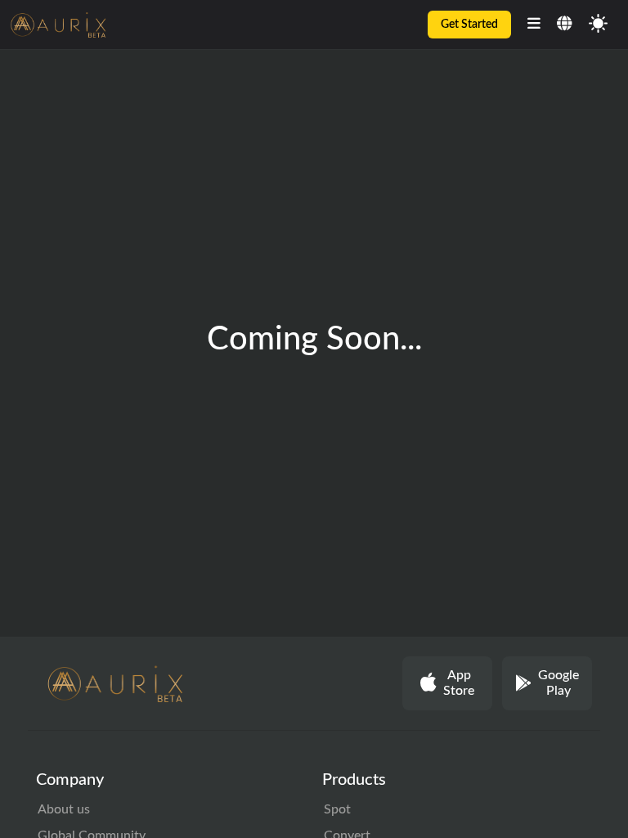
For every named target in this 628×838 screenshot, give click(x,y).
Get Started (469, 24)
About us (64, 809)
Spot (337, 809)
